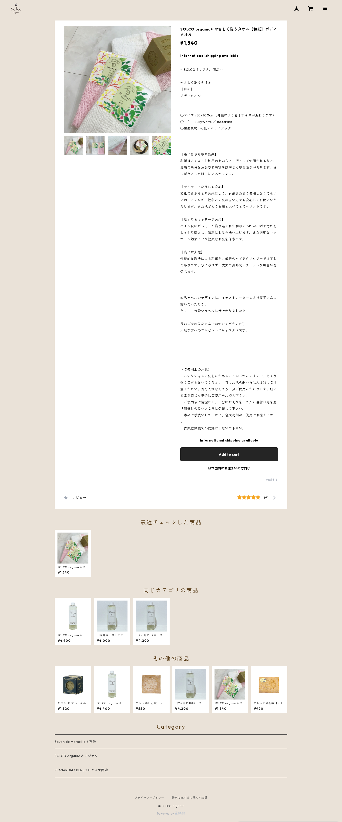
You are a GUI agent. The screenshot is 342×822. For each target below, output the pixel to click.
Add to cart (229, 454)
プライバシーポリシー (149, 797)
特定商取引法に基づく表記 (190, 797)
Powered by (166, 813)
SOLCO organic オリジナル (76, 756)
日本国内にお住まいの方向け (229, 468)
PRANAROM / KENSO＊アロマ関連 (81, 770)
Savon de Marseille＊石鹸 (75, 742)
